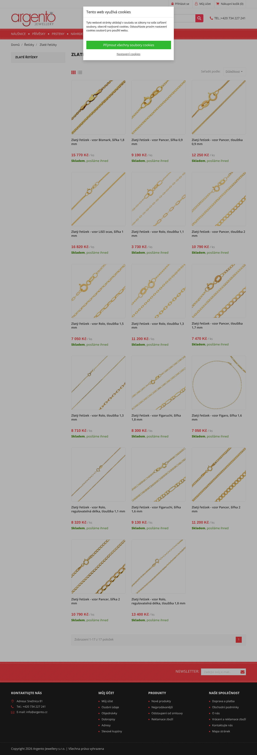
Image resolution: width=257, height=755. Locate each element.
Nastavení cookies (128, 54)
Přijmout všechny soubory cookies (128, 45)
